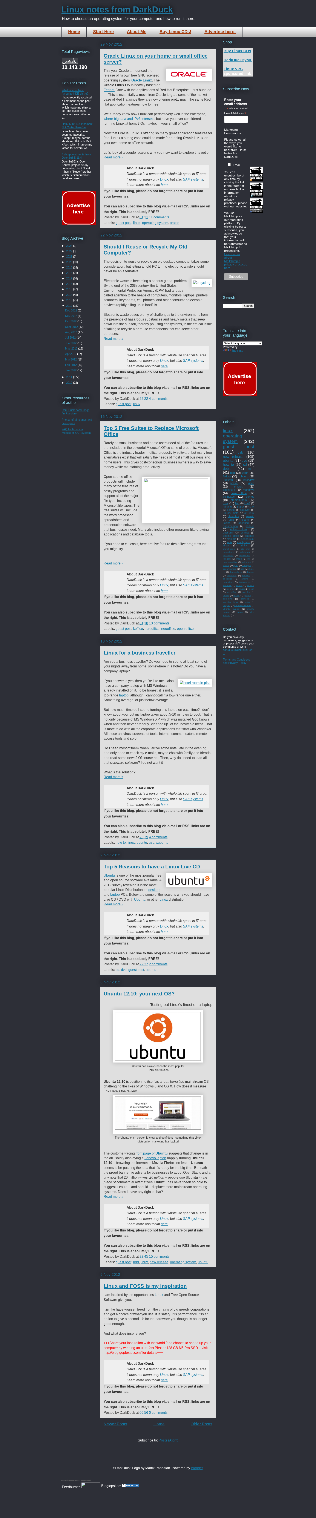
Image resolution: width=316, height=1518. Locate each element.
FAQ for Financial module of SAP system (76, 431)
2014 (69, 294)
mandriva (248, 489)
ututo (240, 612)
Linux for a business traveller (139, 653)
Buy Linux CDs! (175, 31)
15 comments (159, 1256)
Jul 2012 (71, 337)
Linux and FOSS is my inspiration (145, 1286)
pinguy (247, 595)
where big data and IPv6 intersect (129, 119)
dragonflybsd (236, 572)
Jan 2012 (71, 370)
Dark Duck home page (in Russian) (75, 411)
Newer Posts (115, 1424)
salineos (245, 599)
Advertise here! (220, 31)
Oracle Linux (141, 80)
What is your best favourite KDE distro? (75, 92)
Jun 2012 (71, 343)
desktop (154, 890)
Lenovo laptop (155, 1158)
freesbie (246, 575)
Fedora (109, 90)
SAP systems (193, 179)
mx (248, 559)
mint (251, 469)
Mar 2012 (71, 359)
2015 (69, 289)
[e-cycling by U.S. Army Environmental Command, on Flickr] (201, 283)
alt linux (249, 513)
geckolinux (228, 555)
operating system (155, 223)
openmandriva (230, 562)
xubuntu (162, 842)
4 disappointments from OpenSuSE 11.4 (76, 156)
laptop (124, 695)
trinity (244, 545)
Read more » (113, 157)
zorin (245, 472)
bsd (237, 503)
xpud (235, 565)
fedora (227, 476)
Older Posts (201, 1424)
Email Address (235, 113)
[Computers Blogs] (130, 1486)
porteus (249, 526)
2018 (69, 272)
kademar (227, 585)
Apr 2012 (71, 354)
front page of (152, 1153)
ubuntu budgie (231, 609)
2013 (69, 300)
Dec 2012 (71, 310)
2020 (69, 262)
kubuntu (228, 479)
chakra (245, 532)
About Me (136, 31)
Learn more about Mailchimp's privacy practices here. (235, 261)
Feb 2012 (71, 364)
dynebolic (231, 575)
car (242, 569)
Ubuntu (109, 875)
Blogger (197, 1468)
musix (242, 589)
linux (136, 223)
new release (159, 1262)
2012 (69, 305)
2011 (69, 377)
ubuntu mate (230, 513)
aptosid (250, 516)
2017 (69, 278)
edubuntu (245, 552)
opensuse (229, 489)
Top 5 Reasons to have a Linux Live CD (152, 866)
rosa (225, 503)
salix (229, 542)
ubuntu (142, 842)
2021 (69, 256)
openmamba (230, 526)
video (251, 483)
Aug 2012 (71, 332)
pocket (234, 483)
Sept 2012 (72, 326)
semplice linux (230, 602)
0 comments (158, 1412)
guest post (123, 223)
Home (74, 31)
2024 (69, 245)
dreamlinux (228, 552)
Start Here (103, 31)
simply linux (243, 542)
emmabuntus (239, 499)
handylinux (228, 582)
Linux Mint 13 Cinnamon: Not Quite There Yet (77, 125)
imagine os (244, 582)
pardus (231, 509)
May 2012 (71, 348)
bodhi (245, 519)
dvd (124, 970)
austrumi (228, 532)
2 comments (158, 964)
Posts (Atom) (168, 1440)
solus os (246, 562)
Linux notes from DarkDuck (117, 9)
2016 (69, 283)
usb (151, 842)
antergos (246, 565)
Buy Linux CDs (237, 51)
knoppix (249, 535)
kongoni (227, 559)
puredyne (227, 599)
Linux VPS (233, 69)
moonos (231, 589)
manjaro (231, 539)
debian (228, 469)
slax (252, 506)
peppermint (247, 539)
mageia (238, 486)
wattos (226, 565)
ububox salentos (242, 605)
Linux (164, 179)
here (164, 185)
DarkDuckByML (238, 60)
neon (251, 589)
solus (247, 602)
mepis (239, 559)
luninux (250, 585)
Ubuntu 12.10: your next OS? (139, 994)
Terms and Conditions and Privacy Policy (236, 661)
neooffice (168, 628)
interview (248, 479)
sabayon (245, 509)
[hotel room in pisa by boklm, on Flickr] (195, 683)
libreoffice (152, 628)
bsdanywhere (229, 569)
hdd (136, 1262)
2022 (69, 251)
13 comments (159, 623)
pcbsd (236, 595)
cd (117, 970)
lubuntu (227, 506)
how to (121, 842)
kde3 (247, 503)
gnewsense (244, 555)
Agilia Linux (238, 529)
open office (185, 628)
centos (250, 496)
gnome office (231, 535)
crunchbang (229, 549)
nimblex (246, 592)
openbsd (243, 522)
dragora (250, 572)
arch (231, 519)
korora (239, 585)
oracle (174, 223)
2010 (69, 382)
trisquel (226, 605)
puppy (240, 506)
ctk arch (245, 549)
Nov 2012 (71, 315)
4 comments (158, 398)
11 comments (159, 217)
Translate (237, 350)
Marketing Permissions (232, 131)
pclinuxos (229, 496)
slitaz (226, 545)
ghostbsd (227, 579)
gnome (244, 579)
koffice (138, 628)
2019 (69, 267)
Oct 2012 (71, 321)
